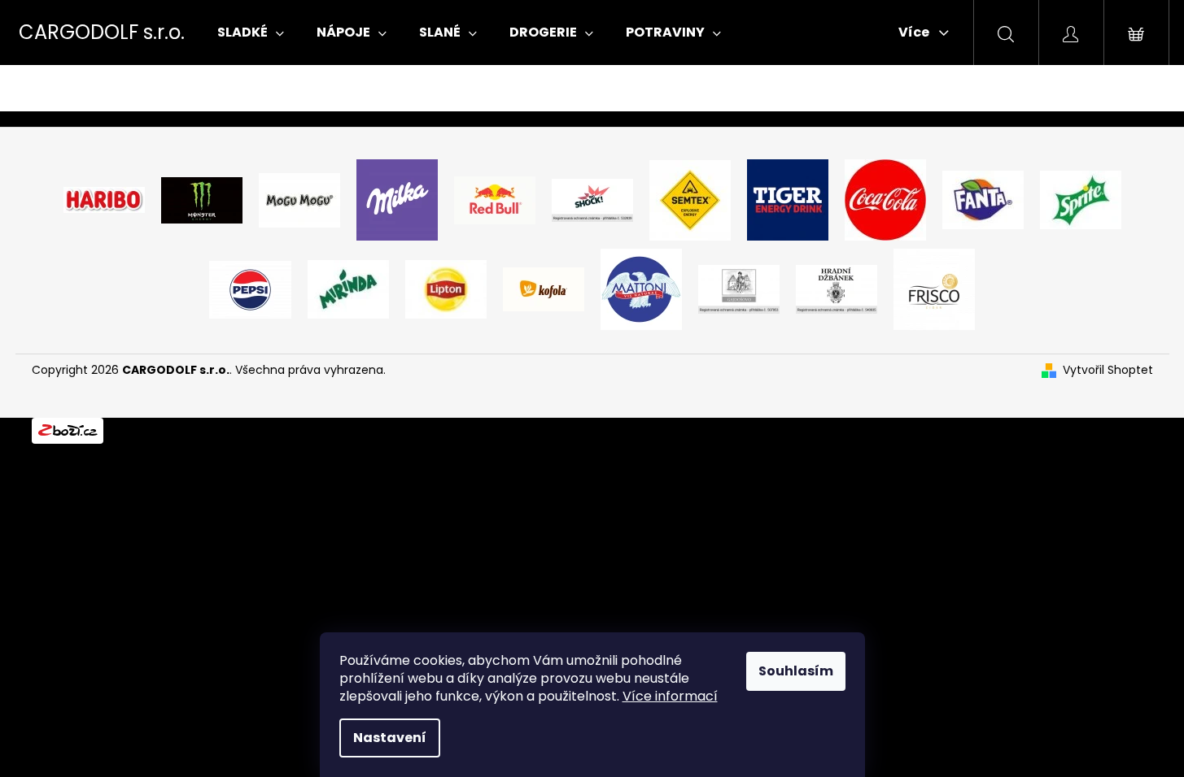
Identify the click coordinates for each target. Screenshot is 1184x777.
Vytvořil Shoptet (1108, 370)
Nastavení (389, 737)
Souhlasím (795, 671)
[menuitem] (250, 32)
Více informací (670, 696)
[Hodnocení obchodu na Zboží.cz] (67, 430)
